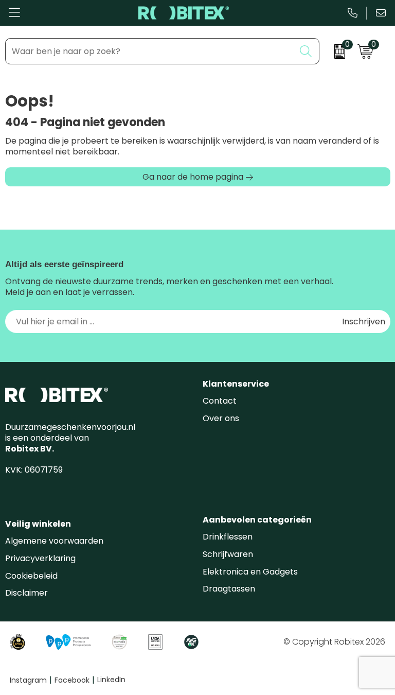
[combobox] (150, 51)
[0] (335, 51)
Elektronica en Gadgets (250, 572)
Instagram (31, 680)
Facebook (75, 680)
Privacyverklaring (40, 558)
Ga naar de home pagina (192, 177)
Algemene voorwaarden (54, 541)
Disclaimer (26, 593)
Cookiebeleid (31, 576)
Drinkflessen (228, 537)
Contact (220, 401)
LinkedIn (111, 679)
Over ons (221, 418)
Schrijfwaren (228, 554)
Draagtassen (229, 589)
